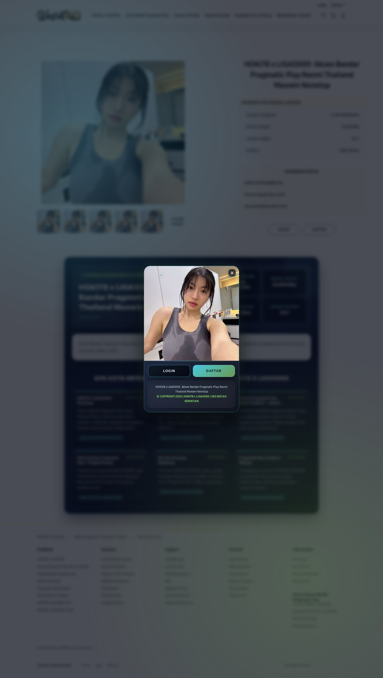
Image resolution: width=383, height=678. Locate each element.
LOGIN (169, 371)
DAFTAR (213, 371)
